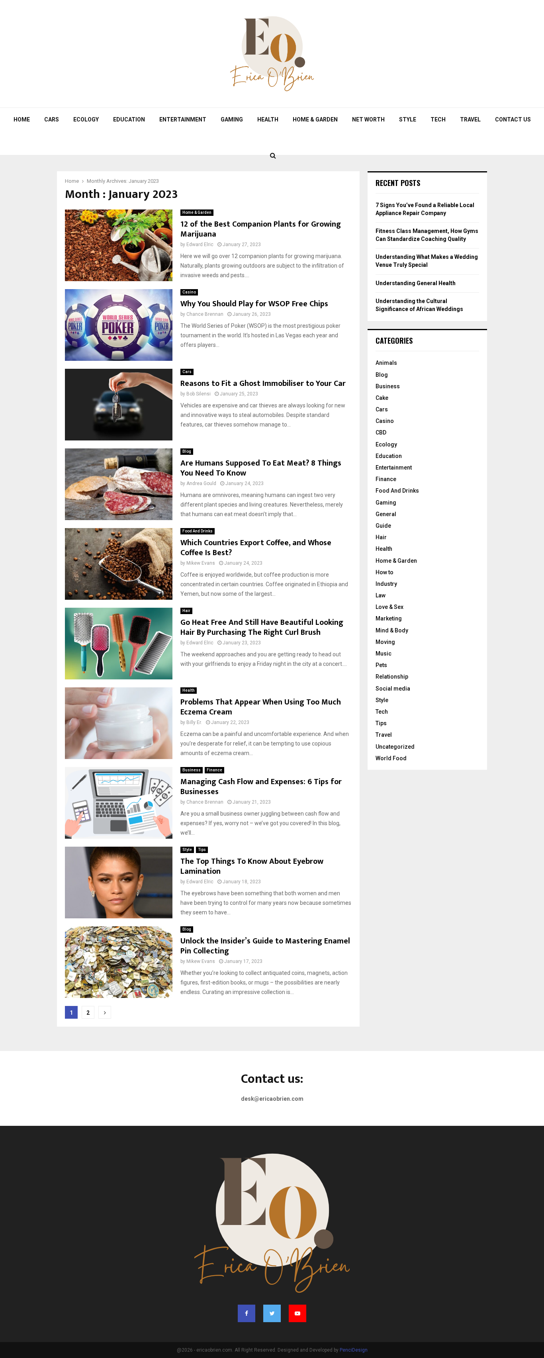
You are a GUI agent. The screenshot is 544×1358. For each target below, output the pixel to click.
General (386, 514)
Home (22, 119)
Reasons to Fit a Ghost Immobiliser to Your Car (263, 383)
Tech (438, 119)
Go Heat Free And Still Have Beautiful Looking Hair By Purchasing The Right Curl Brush (261, 627)
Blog (186, 451)
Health (267, 119)
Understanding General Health (416, 283)
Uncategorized (395, 747)
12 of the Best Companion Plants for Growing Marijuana (260, 229)
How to (384, 572)
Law (380, 595)
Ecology (86, 119)
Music (383, 653)
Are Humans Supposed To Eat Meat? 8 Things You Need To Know (260, 468)
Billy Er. (194, 722)
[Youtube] (297, 1313)
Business (191, 770)
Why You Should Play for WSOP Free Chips (254, 304)
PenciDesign (354, 1350)
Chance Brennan (204, 314)
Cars (51, 119)
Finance (214, 770)
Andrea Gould (201, 483)
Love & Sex (389, 607)
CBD (381, 432)
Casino (189, 292)
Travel (470, 119)
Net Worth (368, 119)
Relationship (392, 676)
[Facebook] (246, 1313)
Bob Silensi (198, 394)
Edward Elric (199, 244)
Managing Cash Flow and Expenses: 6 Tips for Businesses (261, 786)
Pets (381, 665)
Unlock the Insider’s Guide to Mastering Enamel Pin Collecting (265, 946)
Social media (393, 688)
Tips (202, 849)
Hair (186, 611)
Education (129, 119)
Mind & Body (392, 630)
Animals (386, 363)
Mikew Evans (200, 563)
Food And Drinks (197, 531)
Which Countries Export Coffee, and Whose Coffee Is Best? (255, 548)
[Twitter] (272, 1313)
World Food (391, 758)
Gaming (232, 119)
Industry (386, 584)
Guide (383, 525)
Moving (385, 642)
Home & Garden (315, 119)
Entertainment (182, 119)
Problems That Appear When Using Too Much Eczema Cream (260, 707)
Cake (382, 398)
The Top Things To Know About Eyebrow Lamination (251, 866)
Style (407, 119)
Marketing (389, 618)
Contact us (513, 119)
